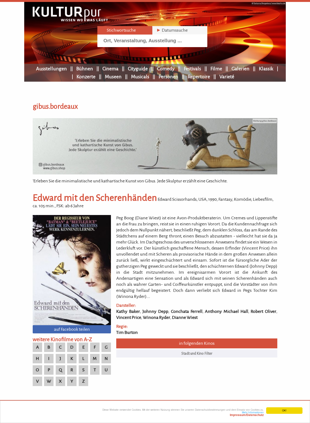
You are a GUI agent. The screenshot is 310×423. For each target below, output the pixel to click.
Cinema (110, 68)
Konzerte (86, 76)
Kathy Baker (128, 311)
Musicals (140, 76)
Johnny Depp (155, 311)
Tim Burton (127, 332)
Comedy (165, 68)
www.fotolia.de (278, 3)
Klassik (266, 68)
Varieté (226, 76)
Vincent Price (128, 317)
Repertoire (199, 76)
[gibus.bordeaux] (155, 173)
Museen (113, 76)
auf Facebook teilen (72, 329)
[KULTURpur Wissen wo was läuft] (70, 19)
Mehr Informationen (247, 413)
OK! (284, 410)
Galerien (240, 68)
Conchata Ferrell (186, 311)
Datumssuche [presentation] (172, 30)
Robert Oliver (263, 311)
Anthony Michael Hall (226, 311)
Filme (216, 68)
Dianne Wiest (185, 317)
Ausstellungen (51, 68)
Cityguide (138, 68)
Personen (168, 76)
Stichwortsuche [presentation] (118, 30)
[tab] (124, 30)
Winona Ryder (156, 317)
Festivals (192, 68)
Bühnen (84, 68)
